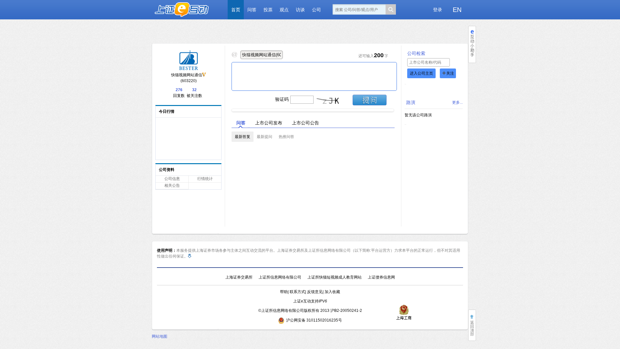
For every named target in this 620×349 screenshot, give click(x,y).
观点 (284, 9)
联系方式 (297, 292)
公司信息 (172, 178)
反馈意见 (315, 292)
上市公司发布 (268, 122)
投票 (268, 9)
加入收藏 (332, 292)
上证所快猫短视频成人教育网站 (334, 277)
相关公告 (172, 185)
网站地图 (159, 336)
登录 (437, 9)
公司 (316, 9)
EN (457, 9)
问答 (251, 9)
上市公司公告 (305, 122)
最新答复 (242, 136)
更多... (457, 102)
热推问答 (286, 136)
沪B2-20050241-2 (346, 310)
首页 (235, 9)
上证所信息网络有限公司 (280, 277)
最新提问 (264, 136)
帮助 (284, 292)
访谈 (300, 9)
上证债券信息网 (381, 277)
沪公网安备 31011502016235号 (314, 320)
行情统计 (205, 178)
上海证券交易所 (239, 277)
